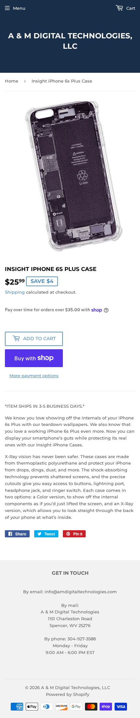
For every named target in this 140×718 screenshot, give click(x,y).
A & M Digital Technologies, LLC (70, 41)
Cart (130, 8)
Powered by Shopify (67, 694)
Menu (19, 8)
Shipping (15, 292)
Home (11, 80)
